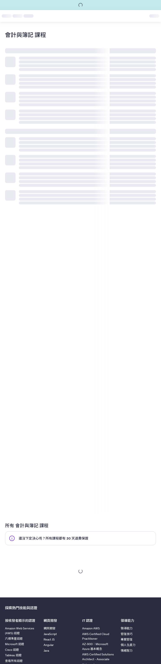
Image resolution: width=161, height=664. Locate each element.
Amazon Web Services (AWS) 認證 (19, 630)
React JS (49, 639)
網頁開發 (49, 628)
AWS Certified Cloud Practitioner (95, 636)
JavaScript (50, 634)
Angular (49, 645)
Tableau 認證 (13, 655)
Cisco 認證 (12, 650)
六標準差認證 (14, 638)
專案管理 (126, 639)
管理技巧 (126, 634)
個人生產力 (128, 645)
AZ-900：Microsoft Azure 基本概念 (95, 646)
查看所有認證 (14, 661)
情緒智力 (126, 650)
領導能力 (126, 628)
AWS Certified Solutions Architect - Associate (98, 656)
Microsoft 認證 (14, 644)
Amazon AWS (91, 628)
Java (46, 650)
